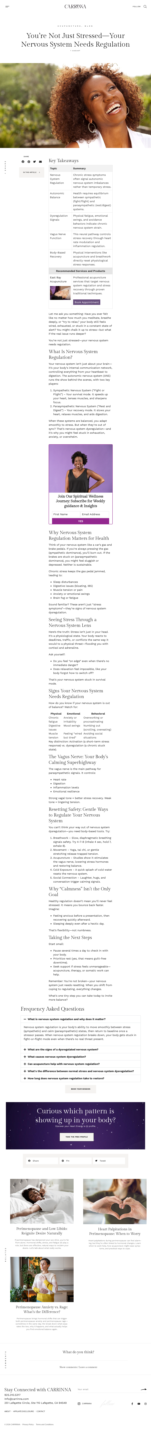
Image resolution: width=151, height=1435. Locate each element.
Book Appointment (87, 302)
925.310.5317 (12, 1394)
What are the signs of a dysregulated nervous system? (63, 1049)
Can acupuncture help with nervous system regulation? (64, 1063)
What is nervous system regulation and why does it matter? (67, 1019)
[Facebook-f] (132, 1403)
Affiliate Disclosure (23, 1411)
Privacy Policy (28, 1425)
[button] (7, 6)
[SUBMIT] (143, 1389)
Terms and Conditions (45, 1425)
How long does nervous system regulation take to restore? (66, 1078)
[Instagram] (145, 1403)
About (7, 1411)
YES (80, 521)
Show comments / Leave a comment (78, 1367)
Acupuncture (70, 26)
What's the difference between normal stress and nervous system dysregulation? (81, 1071)
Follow (137, 7)
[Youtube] (139, 1403)
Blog (89, 26)
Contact (41, 1411)
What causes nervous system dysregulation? (57, 1056)
